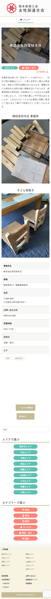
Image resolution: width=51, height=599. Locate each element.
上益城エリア (25, 475)
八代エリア (10, 68)
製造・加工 (30, 67)
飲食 (27, 509)
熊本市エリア (25, 446)
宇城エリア (26, 458)
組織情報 (6, 583)
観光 (27, 515)
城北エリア (26, 463)
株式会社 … (25, 416)
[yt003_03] (25, 257)
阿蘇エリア (26, 469)
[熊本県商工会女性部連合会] (25, 8)
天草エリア (26, 492)
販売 (27, 521)
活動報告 (29, 583)
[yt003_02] (25, 183)
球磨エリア (26, 486)
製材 (8, 358)
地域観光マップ (31, 579)
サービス (27, 527)
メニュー (27, 19)
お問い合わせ (30, 576)
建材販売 (19, 358)
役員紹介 (6, 587)
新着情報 (5, 576)
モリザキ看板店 (25, 407)
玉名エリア (26, 452)
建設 (27, 538)
